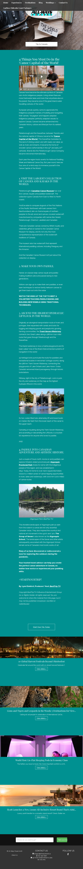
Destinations (30, 3)
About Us (15, 855)
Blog (41, 3)
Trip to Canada (41, 44)
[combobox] (34, 839)
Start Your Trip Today (41, 627)
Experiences (16, 3)
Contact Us (63, 3)
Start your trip (62, 840)
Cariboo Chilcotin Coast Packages (17, 8)
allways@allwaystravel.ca (42, 854)
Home (5, 3)
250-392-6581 (42, 856)
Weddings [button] (50, 3)
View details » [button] (41, 669)
